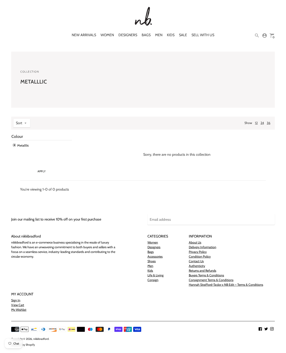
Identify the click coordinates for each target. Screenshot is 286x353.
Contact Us (196, 261)
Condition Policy (200, 256)
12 (256, 123)
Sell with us (202, 35)
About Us (195, 242)
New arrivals (84, 35)
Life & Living (155, 275)
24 (262, 123)
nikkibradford (41, 338)
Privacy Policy (198, 252)
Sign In (15, 300)
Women (107, 35)
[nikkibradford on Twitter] (266, 328)
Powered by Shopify (23, 344)
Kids (171, 35)
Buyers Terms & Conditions (206, 275)
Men (158, 35)
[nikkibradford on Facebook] (260, 328)
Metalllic (23, 145)
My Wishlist (18, 310)
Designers (127, 35)
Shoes (151, 261)
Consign (152, 280)
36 (268, 123)
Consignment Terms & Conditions (211, 280)
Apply (42, 171)
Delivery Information (202, 247)
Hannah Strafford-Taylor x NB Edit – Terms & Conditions (226, 285)
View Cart (17, 305)
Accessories (155, 256)
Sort (19, 123)
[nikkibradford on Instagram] (272, 328)
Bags (146, 35)
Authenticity (197, 266)
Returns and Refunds (202, 271)
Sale (183, 35)
